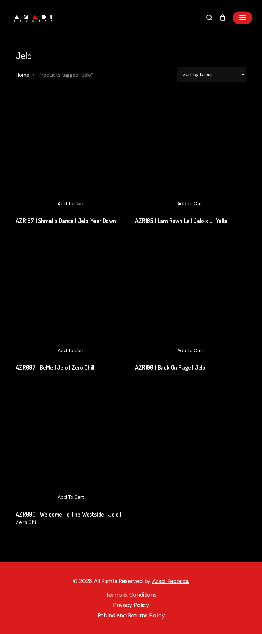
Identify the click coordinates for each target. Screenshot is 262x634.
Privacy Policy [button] (131, 605)
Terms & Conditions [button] (131, 594)
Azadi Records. (170, 581)
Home (22, 75)
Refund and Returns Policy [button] (131, 615)
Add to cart (71, 203)
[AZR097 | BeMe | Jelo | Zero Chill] (71, 302)
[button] (242, 17)
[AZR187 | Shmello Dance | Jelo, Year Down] (71, 155)
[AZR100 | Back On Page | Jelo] (190, 302)
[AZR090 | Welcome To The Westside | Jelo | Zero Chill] (71, 449)
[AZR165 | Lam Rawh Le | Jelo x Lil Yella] (190, 155)
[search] (209, 17)
